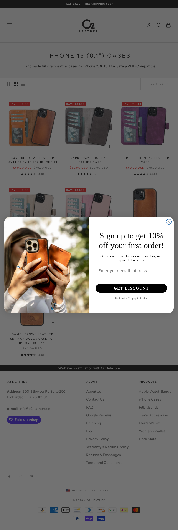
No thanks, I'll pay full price (131, 298)
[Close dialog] (168, 221)
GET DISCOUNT (131, 288)
